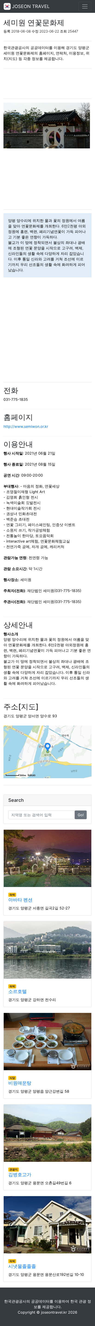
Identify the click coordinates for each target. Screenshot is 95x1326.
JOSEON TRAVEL (30, 6)
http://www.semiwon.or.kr (25, 426)
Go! (81, 815)
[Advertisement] (47, 83)
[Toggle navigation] (84, 6)
